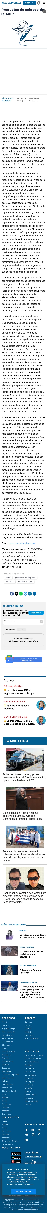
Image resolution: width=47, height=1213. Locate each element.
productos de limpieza (25, 578)
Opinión (9, 680)
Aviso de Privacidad (24, 1184)
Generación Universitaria (30, 1073)
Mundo (5, 1048)
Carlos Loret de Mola (15, 716)
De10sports (30, 1081)
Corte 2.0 (6, 1025)
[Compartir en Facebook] (12, 594)
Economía (6, 1071)
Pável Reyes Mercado (7, 99)
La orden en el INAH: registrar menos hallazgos (19, 692)
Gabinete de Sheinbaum (7, 1043)
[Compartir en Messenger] (25, 594)
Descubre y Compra (34, 1055)
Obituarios (29, 1068)
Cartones (6, 1068)
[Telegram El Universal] (26, 1130)
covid (8, 578)
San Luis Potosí (32, 1038)
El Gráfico (29, 1078)
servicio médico (25, 582)
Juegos (28, 1091)
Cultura (5, 1081)
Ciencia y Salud (9, 1091)
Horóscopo (30, 1098)
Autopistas (7, 1111)
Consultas (6, 1114)
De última (6, 1104)
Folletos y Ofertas (33, 1058)
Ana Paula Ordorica (14, 701)
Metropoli (6, 1055)
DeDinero (29, 1085)
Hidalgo (28, 1032)
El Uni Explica (8, 1038)
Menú (4, 1101)
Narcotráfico (7, 1061)
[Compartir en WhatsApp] (21, 594)
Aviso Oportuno (32, 1062)
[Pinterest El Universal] (39, 1135)
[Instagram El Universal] (33, 1135)
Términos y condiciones (19, 1195)
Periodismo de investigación (8, 1033)
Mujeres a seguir (9, 1029)
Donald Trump (8, 1052)
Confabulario (7, 1084)
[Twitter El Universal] (39, 1130)
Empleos (29, 1065)
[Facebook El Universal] (32, 1130)
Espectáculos (8, 1078)
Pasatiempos (31, 1095)
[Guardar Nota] (34, 594)
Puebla (28, 1029)
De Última (6, 1131)
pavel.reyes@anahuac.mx (22, 543)
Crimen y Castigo (13, 686)
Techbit (5, 1098)
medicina (10, 582)
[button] (29, 3)
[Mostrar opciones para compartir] (44, 11)
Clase (4, 1121)
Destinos (6, 1107)
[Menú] (44, 3)
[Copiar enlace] (30, 594)
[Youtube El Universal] (27, 1135)
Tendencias (7, 1088)
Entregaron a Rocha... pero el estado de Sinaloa (19, 722)
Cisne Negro (7, 1144)
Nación (5, 1022)
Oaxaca (28, 1025)
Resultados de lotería (31, 1102)
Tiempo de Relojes (10, 1141)
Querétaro (29, 1035)
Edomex (28, 1022)
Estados (5, 1058)
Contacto (34, 1195)
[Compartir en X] (16, 594)
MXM (4, 1094)
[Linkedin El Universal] (26, 1140)
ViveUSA (29, 1088)
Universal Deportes (10, 1075)
